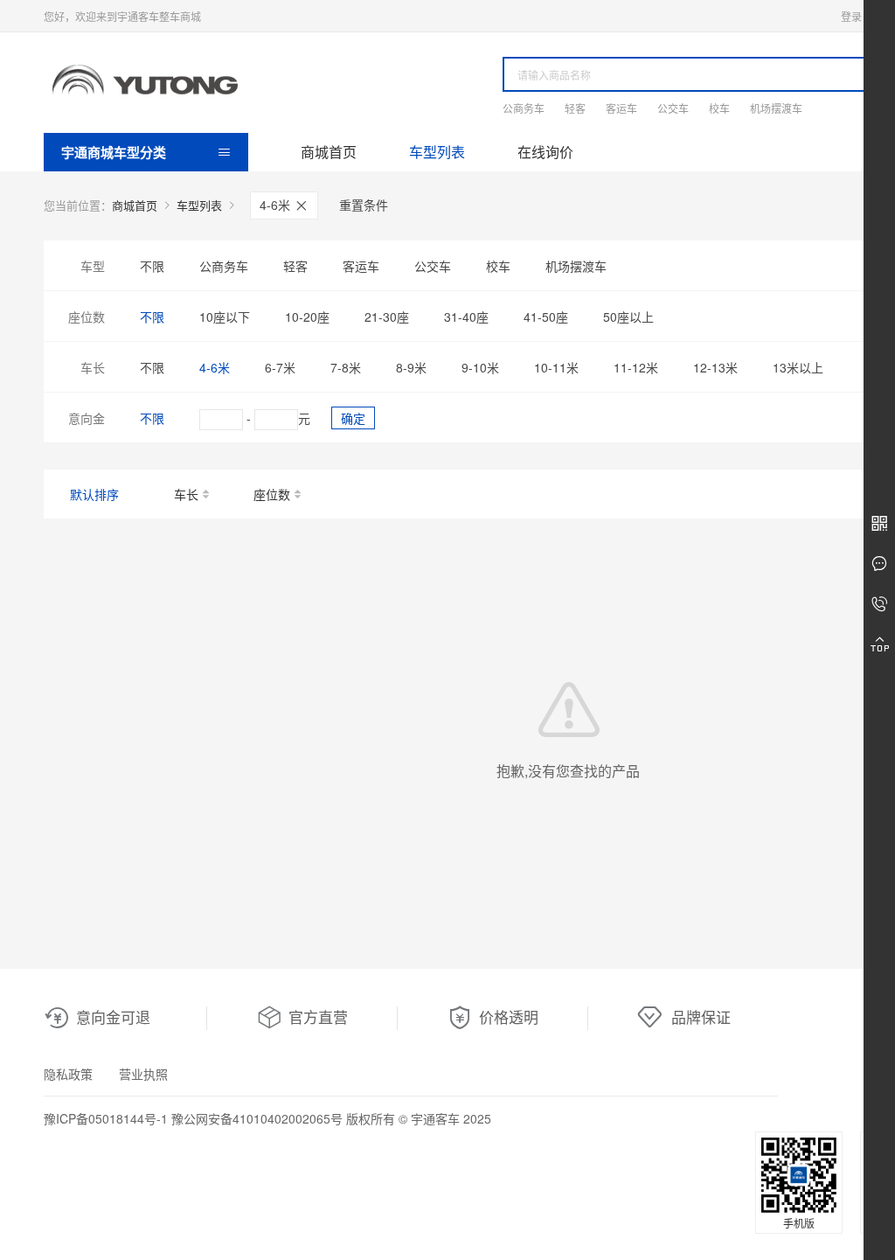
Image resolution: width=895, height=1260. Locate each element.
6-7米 (280, 367)
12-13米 (715, 367)
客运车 (621, 108)
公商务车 (524, 108)
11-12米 (636, 367)
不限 (152, 266)
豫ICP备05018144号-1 (106, 1118)
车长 (186, 494)
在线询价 (545, 152)
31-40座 (466, 316)
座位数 (271, 494)
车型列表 (437, 152)
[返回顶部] (879, 644)
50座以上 (628, 316)
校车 (719, 108)
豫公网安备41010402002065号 (257, 1118)
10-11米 (556, 367)
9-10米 (480, 367)
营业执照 (143, 1073)
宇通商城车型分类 (113, 152)
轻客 (575, 108)
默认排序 (94, 494)
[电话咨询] (879, 604)
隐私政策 (68, 1073)
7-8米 (345, 367)
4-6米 (277, 204)
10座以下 (224, 316)
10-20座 (307, 316)
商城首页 (329, 152)
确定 (353, 418)
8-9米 (411, 367)
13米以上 (798, 367)
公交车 (673, 108)
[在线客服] (879, 564)
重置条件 (363, 204)
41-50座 (546, 316)
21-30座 (386, 316)
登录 (851, 16)
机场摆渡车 (776, 108)
